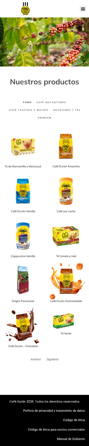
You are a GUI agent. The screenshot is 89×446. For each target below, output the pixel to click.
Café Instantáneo (51, 102)
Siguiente (52, 359)
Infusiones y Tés (66, 110)
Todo (27, 102)
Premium (44, 117)
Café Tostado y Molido (29, 110)
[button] (82, 8)
